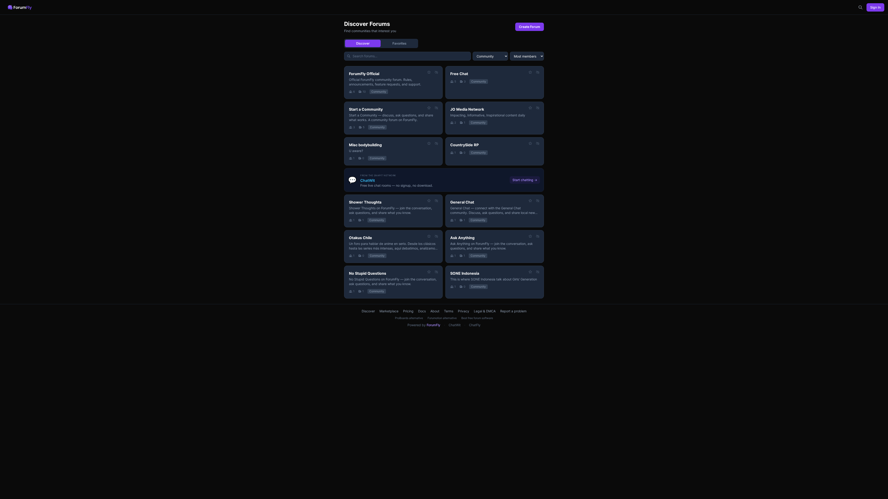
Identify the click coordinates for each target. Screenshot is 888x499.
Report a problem (513, 311)
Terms (448, 311)
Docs (422, 311)
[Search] (860, 7)
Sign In (875, 7)
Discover (363, 43)
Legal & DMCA (485, 311)
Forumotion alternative (442, 318)
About (434, 311)
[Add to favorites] (429, 72)
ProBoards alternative (409, 318)
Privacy (463, 311)
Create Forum (529, 27)
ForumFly (433, 325)
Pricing (408, 311)
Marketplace (388, 311)
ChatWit (455, 325)
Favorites (399, 43)
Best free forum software (477, 318)
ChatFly (475, 325)
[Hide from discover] (436, 72)
